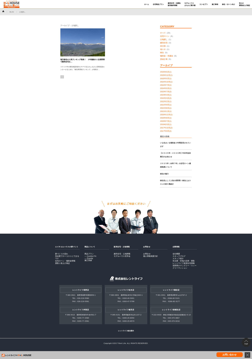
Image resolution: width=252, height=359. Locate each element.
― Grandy (89, 258)
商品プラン (89, 254)
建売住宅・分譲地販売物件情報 (174, 4)
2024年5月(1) (165, 88)
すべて (163, 33)
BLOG (12, 12)
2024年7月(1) (165, 85)
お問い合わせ (229, 354)
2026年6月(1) (165, 72)
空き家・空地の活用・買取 (184, 261)
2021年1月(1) (165, 111)
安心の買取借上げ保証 (244, 4)
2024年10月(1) (166, 82)
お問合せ (147, 254)
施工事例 (215, 4)
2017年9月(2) (165, 131)
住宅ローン (164, 36)
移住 (162, 53)
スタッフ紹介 (178, 258)
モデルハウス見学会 (122, 256)
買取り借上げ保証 (62, 263)
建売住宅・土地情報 (122, 254)
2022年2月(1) (165, 101)
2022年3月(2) (165, 98)
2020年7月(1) (165, 121)
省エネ (163, 49)
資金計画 (163, 59)
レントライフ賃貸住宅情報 (184, 263)
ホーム (146, 4)
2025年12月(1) (166, 75)
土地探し (163, 39)
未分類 (163, 46)
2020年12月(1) (166, 115)
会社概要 (176, 254)
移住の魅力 (164, 174)
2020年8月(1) (165, 118)
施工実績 (88, 260)
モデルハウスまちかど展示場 (189, 4)
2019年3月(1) (165, 124)
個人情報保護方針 (150, 256)
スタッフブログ (179, 256)
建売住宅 (163, 43)
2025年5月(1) (165, 78)
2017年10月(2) (166, 128)
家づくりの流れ (61, 254)
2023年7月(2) (165, 92)
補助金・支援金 (166, 56)
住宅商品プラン (158, 4)
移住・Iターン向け (228, 4)
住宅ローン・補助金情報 (65, 261)
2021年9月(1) (165, 105)
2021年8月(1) (165, 108)
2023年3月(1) (165, 95)
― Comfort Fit (90, 256)
